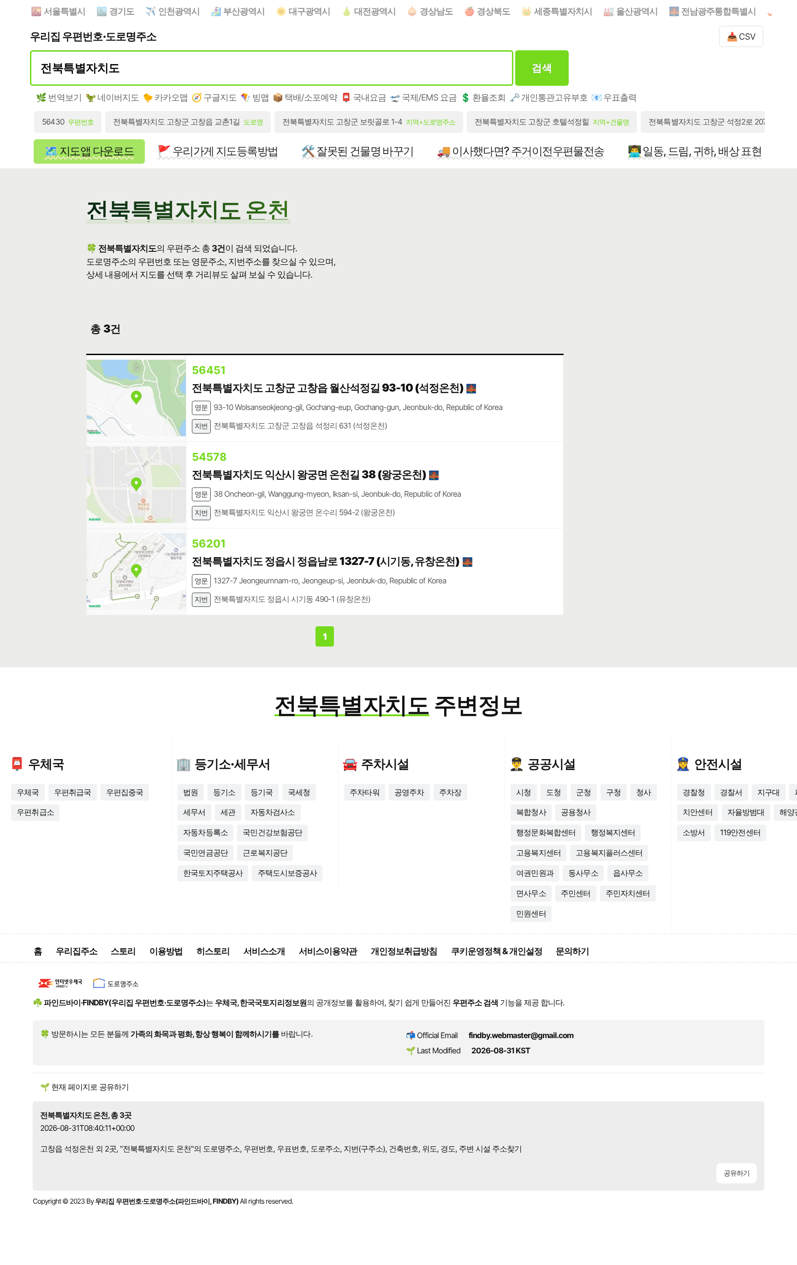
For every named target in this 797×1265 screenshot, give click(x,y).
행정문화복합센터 (545, 832)
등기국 (261, 792)
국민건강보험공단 (272, 832)
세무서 (194, 812)
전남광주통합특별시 (718, 11)
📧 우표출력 (613, 97)
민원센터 (531, 913)
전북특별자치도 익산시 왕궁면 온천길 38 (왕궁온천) (309, 474)
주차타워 (364, 792)
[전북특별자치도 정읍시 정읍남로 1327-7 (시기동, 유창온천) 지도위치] (136, 571)
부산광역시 (244, 11)
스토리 (123, 951)
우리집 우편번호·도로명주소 (93, 36)
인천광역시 (179, 11)
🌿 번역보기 (58, 97)
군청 (583, 792)
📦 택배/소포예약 (305, 97)
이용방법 (166, 951)
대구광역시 (309, 11)
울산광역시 (637, 11)
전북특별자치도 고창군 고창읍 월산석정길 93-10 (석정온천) (328, 387)
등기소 (224, 792)
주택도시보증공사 (287, 873)
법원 (190, 792)
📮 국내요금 (363, 97)
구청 (613, 792)
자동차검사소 (272, 812)
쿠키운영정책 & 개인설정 (496, 951)
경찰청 (694, 792)
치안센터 (697, 812)
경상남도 (436, 11)
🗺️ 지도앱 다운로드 (89, 151)
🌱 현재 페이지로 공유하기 (84, 1087)
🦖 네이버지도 (112, 97)
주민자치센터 (628, 893)
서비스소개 (264, 951)
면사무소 (531, 893)
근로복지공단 (265, 852)
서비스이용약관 (328, 951)
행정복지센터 (613, 832)
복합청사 (531, 812)
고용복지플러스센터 (609, 852)
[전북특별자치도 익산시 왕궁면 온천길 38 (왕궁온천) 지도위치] (136, 484)
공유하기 (736, 1173)
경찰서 (731, 792)
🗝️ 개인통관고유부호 (548, 97)
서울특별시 (64, 11)
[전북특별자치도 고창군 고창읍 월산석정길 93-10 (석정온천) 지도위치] (136, 398)
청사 (643, 792)
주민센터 (575, 893)
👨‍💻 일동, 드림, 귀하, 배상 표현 (695, 151)
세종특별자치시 (563, 11)
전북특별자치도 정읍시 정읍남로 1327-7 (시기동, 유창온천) (325, 561)
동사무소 (583, 873)
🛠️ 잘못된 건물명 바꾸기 (357, 151)
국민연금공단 (205, 852)
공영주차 (409, 792)
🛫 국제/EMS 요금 (423, 97)
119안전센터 (740, 832)
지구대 (768, 792)
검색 (542, 68)
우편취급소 (35, 812)
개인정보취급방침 (404, 951)
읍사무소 (627, 873)
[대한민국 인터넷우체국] (60, 989)
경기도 (121, 11)
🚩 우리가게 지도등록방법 (217, 151)
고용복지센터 (538, 852)
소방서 (694, 832)
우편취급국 (72, 792)
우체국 (28, 792)
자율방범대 (745, 812)
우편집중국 (124, 792)
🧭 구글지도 (214, 97)
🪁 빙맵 (254, 97)
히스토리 (213, 951)
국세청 (299, 792)
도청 (553, 792)
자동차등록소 (205, 832)
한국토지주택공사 (212, 873)
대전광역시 (375, 11)
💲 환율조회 (483, 97)
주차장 (450, 792)
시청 (523, 792)
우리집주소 (76, 951)
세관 (227, 812)
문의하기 (572, 951)
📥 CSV (741, 36)
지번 (201, 426)
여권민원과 (534, 873)
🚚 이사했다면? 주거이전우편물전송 (520, 151)
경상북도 (493, 11)
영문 (201, 408)
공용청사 (575, 812)
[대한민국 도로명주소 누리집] (115, 989)
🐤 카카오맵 (165, 97)
